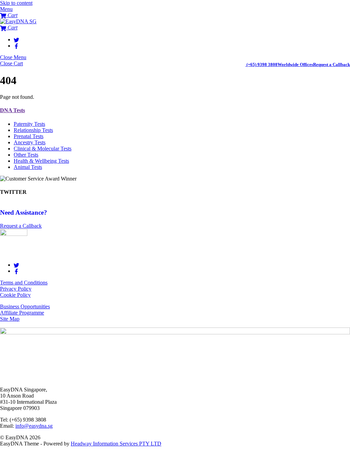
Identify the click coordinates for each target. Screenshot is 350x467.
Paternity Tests (29, 124)
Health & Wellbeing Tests (41, 161)
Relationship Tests (33, 130)
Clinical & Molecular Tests (42, 148)
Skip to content (16, 3)
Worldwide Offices (295, 64)
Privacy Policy (15, 289)
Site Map (9, 319)
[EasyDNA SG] (18, 21)
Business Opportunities (25, 306)
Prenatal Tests (28, 136)
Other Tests (26, 155)
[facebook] (16, 46)
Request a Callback (331, 64)
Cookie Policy (15, 295)
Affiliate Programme (22, 313)
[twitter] (16, 39)
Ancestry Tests (29, 142)
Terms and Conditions (24, 282)
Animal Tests (28, 167)
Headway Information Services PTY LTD (116, 443)
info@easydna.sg (34, 426)
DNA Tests (12, 110)
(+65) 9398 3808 (262, 64)
